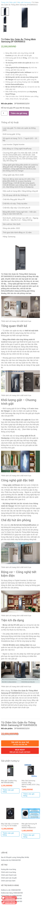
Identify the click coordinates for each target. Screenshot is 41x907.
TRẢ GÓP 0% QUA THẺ (20, 743)
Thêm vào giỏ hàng (19, 113)
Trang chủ (4, 2)
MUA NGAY (20, 751)
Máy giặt (13, 2)
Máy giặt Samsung (24, 2)
